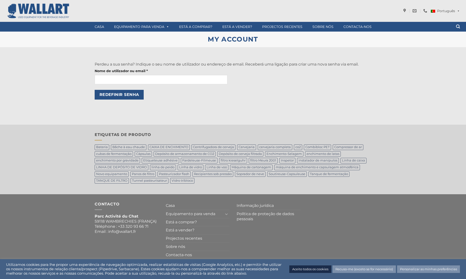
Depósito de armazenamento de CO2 (184, 154)
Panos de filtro (143, 174)
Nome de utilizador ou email (131, 71)
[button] (458, 27)
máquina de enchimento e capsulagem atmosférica (317, 167)
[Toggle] (226, 214)
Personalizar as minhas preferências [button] (428, 269)
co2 (298, 147)
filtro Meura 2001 (263, 160)
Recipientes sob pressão (213, 174)
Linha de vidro (190, 167)
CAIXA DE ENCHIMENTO (169, 147)
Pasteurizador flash (174, 174)
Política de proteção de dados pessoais (265, 216)
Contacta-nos (357, 27)
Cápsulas (143, 154)
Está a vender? (237, 27)
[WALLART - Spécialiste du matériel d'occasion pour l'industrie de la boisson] (89, 11)
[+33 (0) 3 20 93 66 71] (425, 11)
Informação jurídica (255, 205)
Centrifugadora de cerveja (213, 147)
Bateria (102, 147)
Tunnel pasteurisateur (149, 180)
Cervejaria (247, 147)
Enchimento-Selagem (284, 154)
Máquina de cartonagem (251, 167)
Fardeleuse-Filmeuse (199, 160)
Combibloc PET (317, 147)
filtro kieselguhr (233, 160)
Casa (99, 27)
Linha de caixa (353, 160)
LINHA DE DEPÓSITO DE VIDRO (121, 167)
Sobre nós (322, 27)
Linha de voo (217, 167)
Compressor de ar (348, 147)
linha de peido (163, 167)
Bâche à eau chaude (128, 147)
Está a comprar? (195, 27)
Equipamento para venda (139, 27)
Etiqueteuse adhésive (160, 160)
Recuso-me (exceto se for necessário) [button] (364, 269)
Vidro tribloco (182, 180)
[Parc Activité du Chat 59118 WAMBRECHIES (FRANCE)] (405, 11)
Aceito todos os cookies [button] (310, 269)
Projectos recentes (282, 27)
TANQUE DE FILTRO (111, 180)
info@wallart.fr (122, 231)
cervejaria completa (275, 147)
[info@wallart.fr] (415, 11)
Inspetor (287, 160)
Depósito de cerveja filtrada (240, 154)
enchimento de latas (323, 154)
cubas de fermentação (114, 154)
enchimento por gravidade (117, 160)
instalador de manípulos (318, 160)
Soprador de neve (250, 174)
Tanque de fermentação (329, 174)
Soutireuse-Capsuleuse (287, 174)
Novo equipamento (111, 174)
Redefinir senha (119, 94)
